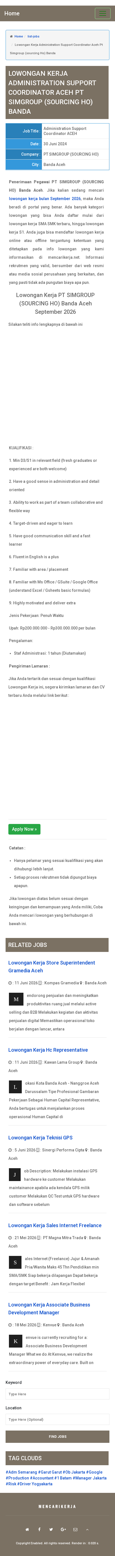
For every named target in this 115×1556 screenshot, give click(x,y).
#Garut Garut (50, 1472)
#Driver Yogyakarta (34, 1484)
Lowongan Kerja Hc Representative (48, 1050)
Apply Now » (24, 829)
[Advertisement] (57, 386)
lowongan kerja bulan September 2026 (45, 198)
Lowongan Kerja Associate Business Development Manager (49, 1308)
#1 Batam (63, 1478)
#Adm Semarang (21, 1472)
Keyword (14, 1382)
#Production (17, 1478)
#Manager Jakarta (90, 1478)
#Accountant (41, 1478)
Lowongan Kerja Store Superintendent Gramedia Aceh (51, 966)
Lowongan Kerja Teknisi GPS (40, 1138)
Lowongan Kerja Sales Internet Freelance (55, 1225)
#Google (94, 1472)
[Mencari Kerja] (57, 1506)
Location (13, 1408)
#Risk (11, 1484)
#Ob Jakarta (74, 1472)
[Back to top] (87, 1529)
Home (12, 13)
